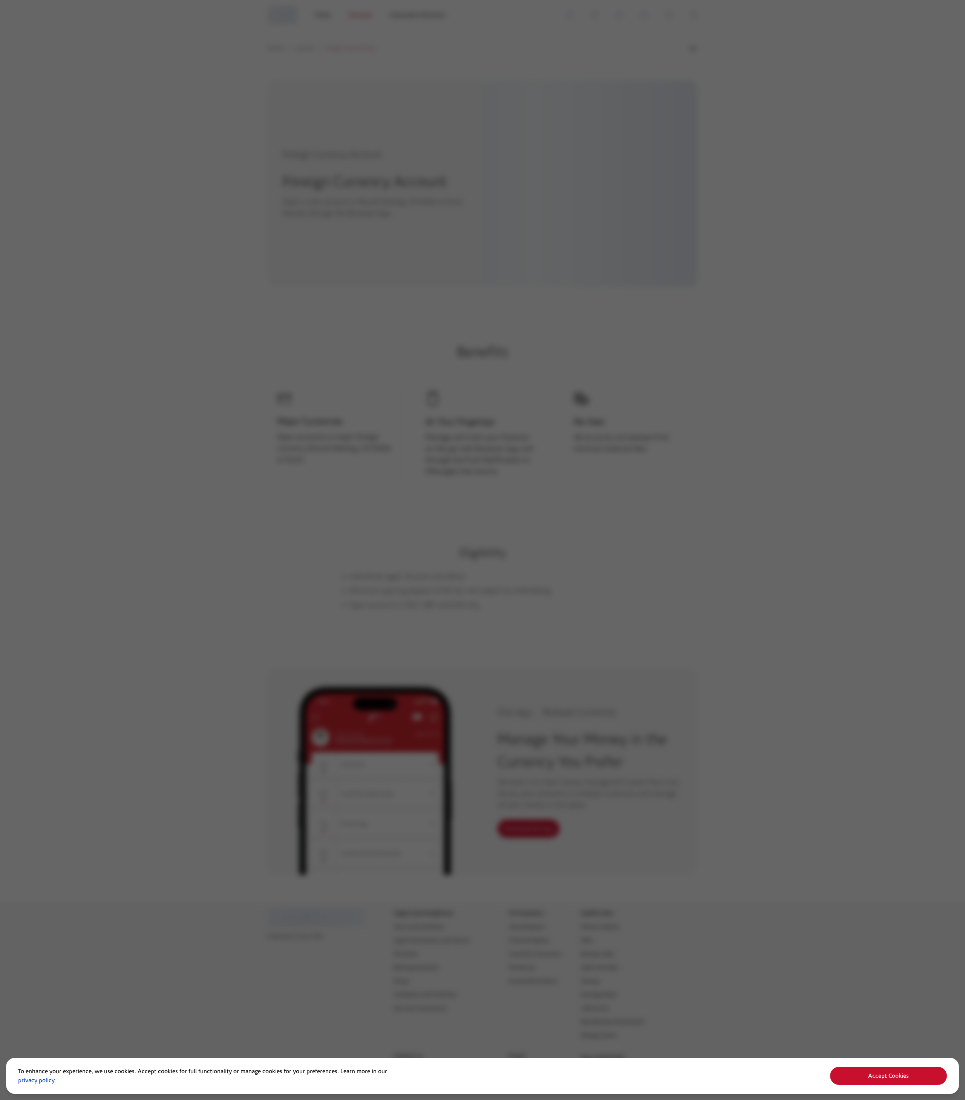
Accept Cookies (888, 1075)
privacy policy (36, 1080)
